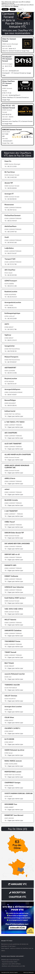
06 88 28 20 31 (12, 308)
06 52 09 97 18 (12, 232)
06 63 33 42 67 (12, 253)
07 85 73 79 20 (6, 93)
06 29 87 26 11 (12, 210)
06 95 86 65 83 (6, 114)
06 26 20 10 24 (12, 297)
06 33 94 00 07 (12, 362)
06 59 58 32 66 (12, 242)
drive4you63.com (14, 71)
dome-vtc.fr (12, 48)
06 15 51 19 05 (6, 46)
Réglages (15, 6)
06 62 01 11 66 (12, 286)
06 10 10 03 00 (12, 275)
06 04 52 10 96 (12, 373)
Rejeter (12, 9)
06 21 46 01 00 (12, 177)
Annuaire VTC (19, 884)
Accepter (5, 9)
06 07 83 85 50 (12, 351)
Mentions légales (14, 972)
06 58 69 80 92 (12, 199)
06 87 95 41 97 (12, 384)
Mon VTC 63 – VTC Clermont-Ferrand (8, 107)
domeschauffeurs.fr (14, 95)
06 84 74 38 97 (12, 394)
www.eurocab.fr (7, 141)
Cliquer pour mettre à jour (15, 416)
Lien (12, 143)
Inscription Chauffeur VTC (17, 894)
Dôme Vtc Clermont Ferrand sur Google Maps (15, 51)
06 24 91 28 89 (12, 318)
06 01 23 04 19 (12, 221)
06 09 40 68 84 (12, 188)
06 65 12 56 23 (12, 340)
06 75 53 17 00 (12, 264)
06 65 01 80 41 (12, 405)
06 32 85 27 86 (12, 329)
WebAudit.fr (31, 972)
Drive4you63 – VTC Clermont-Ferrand (7, 59)
